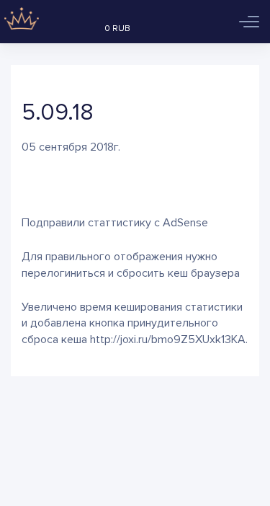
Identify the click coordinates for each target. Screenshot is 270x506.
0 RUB (117, 28)
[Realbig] (20, 21)
